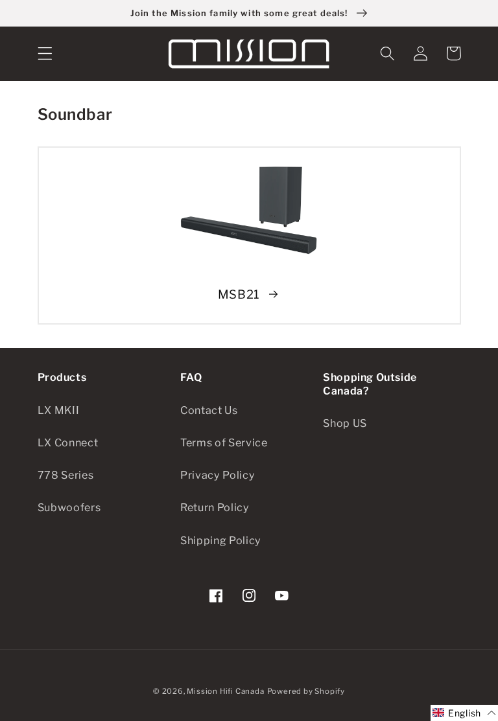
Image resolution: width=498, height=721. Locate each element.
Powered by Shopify (306, 691)
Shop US (345, 423)
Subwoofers (69, 507)
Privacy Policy (217, 474)
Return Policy (215, 507)
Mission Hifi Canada (225, 691)
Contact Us (209, 410)
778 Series (66, 474)
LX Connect (68, 442)
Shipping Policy (220, 540)
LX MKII (59, 410)
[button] (45, 53)
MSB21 (239, 294)
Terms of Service (224, 442)
